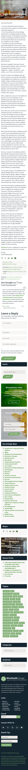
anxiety (14, 596)
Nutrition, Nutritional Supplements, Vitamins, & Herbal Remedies (14, 503)
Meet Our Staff (6, 705)
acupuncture (6, 591)
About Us (4, 701)
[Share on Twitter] (6, 258)
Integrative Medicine (11, 493)
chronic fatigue (16, 601)
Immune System (9, 489)
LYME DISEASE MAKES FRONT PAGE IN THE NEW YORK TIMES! (14, 564)
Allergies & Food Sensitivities (13, 454)
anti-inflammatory (7, 596)
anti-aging (16, 594)
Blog (9, 267)
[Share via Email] (16, 258)
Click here (4, 247)
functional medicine (18, 612)
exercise (11, 609)
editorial (5, 609)
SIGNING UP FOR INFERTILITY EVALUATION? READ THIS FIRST (14, 571)
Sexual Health (9, 508)
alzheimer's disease (8, 594)
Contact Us (5, 707)
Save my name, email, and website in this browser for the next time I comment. (12, 352)
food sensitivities (18, 271)
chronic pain (19, 604)
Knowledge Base (15, 269)
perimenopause (7, 628)
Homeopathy (6, 269)
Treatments (17, 705)
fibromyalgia (6, 612)
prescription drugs (8, 631)
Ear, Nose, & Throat (10, 476)
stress (21, 631)
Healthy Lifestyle (17, 267)
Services (16, 703)
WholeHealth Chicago (10, 264)
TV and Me (8, 576)
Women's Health (14, 636)
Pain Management (10, 507)
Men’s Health (8, 497)
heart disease (13, 615)
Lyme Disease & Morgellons (13, 495)
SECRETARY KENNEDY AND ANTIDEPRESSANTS (12, 567)
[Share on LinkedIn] (9, 258)
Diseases (7, 474)
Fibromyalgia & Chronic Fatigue (14, 481)
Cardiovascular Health (11, 464)
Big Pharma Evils (9, 458)
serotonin (16, 631)
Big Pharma (6, 599)
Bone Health (8, 460)
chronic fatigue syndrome (9, 604)
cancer (18, 599)
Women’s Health (9, 516)
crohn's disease (7, 607)
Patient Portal (6, 710)
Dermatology (8, 470)
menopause (13, 625)
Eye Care (7, 479)
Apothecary (14, 552)
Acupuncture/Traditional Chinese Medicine (14, 449)
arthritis (20, 596)
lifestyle (16, 623)
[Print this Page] (12, 258)
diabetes (21, 607)
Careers (16, 707)
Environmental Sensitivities (13, 478)
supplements (6, 633)
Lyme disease (6, 625)
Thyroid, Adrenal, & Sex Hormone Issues (14, 511)
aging (12, 591)
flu (11, 612)
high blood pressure (8, 617)
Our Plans (16, 701)
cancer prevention (7, 601)
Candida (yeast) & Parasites (12, 462)
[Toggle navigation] (25, 2)
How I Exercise (9, 574)
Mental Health (9, 499)
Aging (6, 452)
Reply (22, 306)
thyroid (12, 633)
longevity (22, 623)
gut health (6, 615)
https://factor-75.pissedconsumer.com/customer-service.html (13, 298)
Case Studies (8, 466)
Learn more (14, 402)
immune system (7, 620)
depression (14, 607)
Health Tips (7, 17)
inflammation (15, 620)
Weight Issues (9, 514)
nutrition (20, 625)
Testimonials (5, 708)
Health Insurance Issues (11, 485)
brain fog (13, 599)
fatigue (16, 609)
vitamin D (18, 633)
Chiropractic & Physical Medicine (14, 468)
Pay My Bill (17, 708)
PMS (13, 628)
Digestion (7, 472)
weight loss (6, 636)
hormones (16, 617)
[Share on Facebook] (2, 258)
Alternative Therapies (11, 456)
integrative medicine (8, 623)
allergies (10, 271)
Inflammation (9, 491)
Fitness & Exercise (10, 483)
